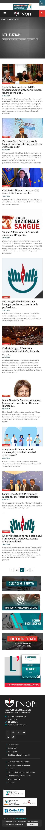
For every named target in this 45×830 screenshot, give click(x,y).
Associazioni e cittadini (10, 39)
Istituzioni (10, 19)
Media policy (13, 751)
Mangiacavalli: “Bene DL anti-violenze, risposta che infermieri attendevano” (19, 452)
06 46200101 (13, 722)
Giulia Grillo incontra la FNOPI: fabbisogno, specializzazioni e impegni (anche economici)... (22, 89)
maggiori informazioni (17, 824)
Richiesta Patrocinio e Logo (18, 762)
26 (17, 570)
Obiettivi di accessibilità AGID (19, 775)
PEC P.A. (11, 769)
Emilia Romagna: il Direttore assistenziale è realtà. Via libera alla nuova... (20, 351)
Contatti (11, 782)
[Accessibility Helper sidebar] (42, 3)
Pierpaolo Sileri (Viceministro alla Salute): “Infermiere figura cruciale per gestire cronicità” (22, 144)
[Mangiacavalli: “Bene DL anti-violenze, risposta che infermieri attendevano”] (22, 436)
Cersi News (31, 39)
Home (3, 19)
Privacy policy (13, 745)
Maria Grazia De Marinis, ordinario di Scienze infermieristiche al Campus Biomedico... (21, 403)
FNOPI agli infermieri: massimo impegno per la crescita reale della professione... (20, 304)
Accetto (32, 824)
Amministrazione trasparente (19, 765)
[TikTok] (13, 737)
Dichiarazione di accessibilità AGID (21, 772)
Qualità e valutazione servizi (19, 755)
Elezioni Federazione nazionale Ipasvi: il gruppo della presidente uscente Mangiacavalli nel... (22, 538)
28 (27, 570)
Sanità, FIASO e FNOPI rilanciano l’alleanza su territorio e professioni (20, 495)
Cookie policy (13, 748)
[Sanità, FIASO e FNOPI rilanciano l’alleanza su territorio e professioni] (22, 481)
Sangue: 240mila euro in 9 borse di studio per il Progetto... (20, 233)
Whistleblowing (14, 779)
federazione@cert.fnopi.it (17, 725)
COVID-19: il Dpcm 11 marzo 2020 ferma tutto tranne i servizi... (20, 192)
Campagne (22, 39)
